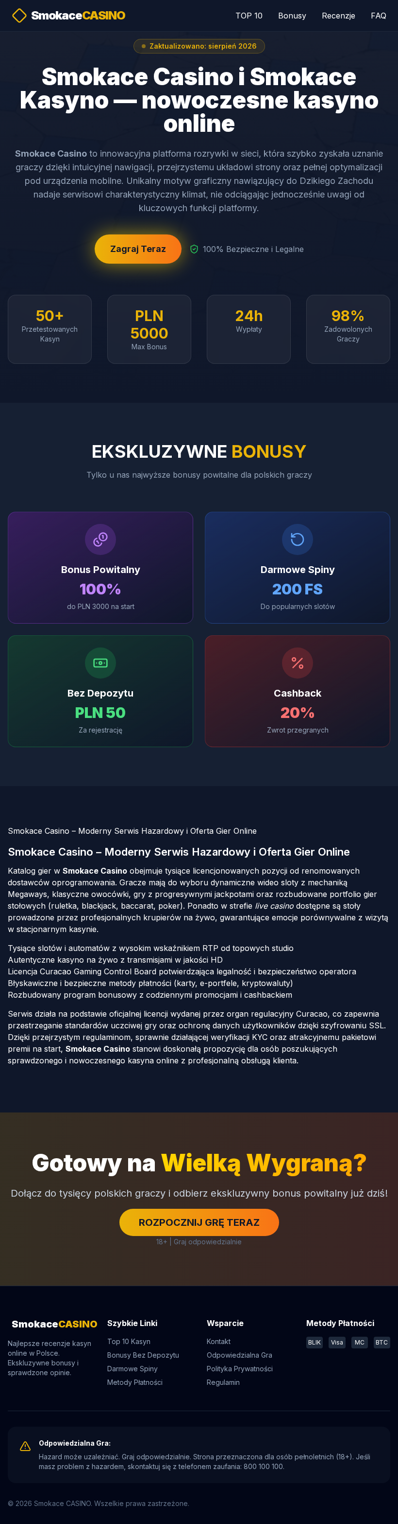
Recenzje (338, 15)
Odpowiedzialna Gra (239, 1355)
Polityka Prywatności (240, 1368)
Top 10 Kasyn (128, 1341)
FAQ (378, 15)
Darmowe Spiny (132, 1368)
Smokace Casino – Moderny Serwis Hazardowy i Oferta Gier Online (132, 831)
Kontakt (219, 1341)
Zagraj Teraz (138, 249)
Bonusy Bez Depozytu (143, 1355)
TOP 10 (249, 15)
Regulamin (223, 1382)
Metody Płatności (135, 1382)
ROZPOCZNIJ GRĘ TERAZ (199, 1222)
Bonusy (292, 15)
